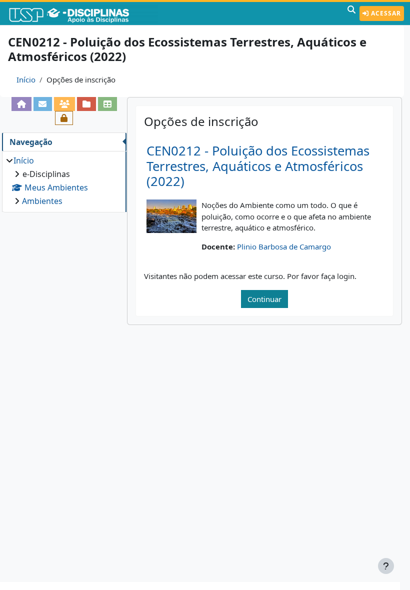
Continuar (265, 299)
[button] (352, 13)
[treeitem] (64, 180)
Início (26, 79)
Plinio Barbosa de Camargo (284, 247)
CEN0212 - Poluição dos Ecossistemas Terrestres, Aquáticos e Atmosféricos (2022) (258, 166)
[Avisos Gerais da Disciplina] (43, 104)
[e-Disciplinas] (84, 13)
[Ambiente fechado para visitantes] (64, 118)
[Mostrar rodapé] (386, 566)
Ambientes (42, 201)
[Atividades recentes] (86, 104)
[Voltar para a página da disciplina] (22, 104)
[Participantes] (64, 104)
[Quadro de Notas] (107, 104)
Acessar (385, 13)
